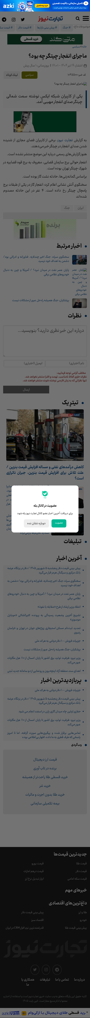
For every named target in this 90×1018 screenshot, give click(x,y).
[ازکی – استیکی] (45, 5)
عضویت (59, 523)
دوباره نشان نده (36, 523)
